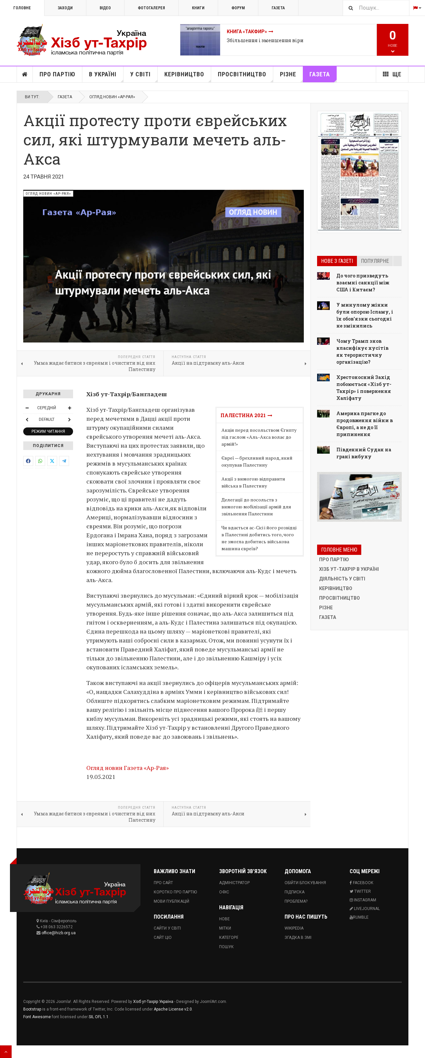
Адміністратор (234, 882)
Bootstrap (32, 1009)
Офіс (224, 892)
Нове (224, 919)
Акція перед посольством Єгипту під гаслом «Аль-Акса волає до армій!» (259, 437)
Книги (198, 8)
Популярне (375, 261)
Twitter (362, 891)
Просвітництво (242, 74)
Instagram (364, 900)
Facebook (362, 882)
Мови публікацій (171, 901)
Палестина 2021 (244, 415)
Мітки (225, 928)
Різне (288, 74)
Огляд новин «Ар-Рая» (112, 97)
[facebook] (28, 461)
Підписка (294, 892)
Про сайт (163, 882)
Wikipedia (294, 928)
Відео (105, 8)
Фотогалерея (151, 8)
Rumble (361, 917)
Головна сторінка (25, 74)
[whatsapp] (40, 461)
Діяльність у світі (342, 578)
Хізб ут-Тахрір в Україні (349, 569)
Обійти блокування (305, 882)
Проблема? (296, 901)
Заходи (65, 8)
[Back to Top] (6, 1051)
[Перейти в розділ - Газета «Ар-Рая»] (359, 497)
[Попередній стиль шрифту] (27, 419)
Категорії (228, 937)
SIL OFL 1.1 (99, 1017)
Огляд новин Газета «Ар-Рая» (127, 768)
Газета (278, 8)
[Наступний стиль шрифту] (69, 419)
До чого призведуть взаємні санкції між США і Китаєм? (362, 282)
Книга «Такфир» (247, 31)
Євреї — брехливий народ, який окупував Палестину (257, 461)
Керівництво (184, 74)
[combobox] (376, 8)
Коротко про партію (175, 892)
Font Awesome (37, 1017)
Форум (238, 8)
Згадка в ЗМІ (298, 937)
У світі (140, 74)
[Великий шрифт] (69, 408)
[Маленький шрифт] (27, 408)
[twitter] (52, 461)
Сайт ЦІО (163, 937)
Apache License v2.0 (173, 1009)
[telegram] (64, 461)
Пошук (226, 947)
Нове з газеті (337, 261)
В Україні (103, 74)
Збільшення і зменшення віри (265, 40)
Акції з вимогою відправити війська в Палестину (253, 482)
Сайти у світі (167, 928)
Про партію (57, 74)
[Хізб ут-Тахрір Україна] (86, 40)
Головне (22, 8)
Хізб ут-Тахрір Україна (153, 1001)
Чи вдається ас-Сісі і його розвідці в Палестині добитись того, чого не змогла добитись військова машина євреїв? (259, 538)
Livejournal (366, 908)
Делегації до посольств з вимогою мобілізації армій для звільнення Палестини (256, 506)
